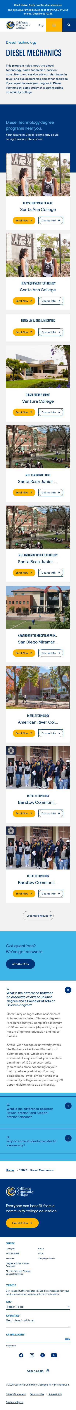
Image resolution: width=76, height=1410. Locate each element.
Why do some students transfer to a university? (31, 1141)
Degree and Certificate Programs (17, 1264)
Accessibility (55, 1394)
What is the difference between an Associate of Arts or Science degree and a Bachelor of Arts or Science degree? (31, 997)
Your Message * (13, 1315)
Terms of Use (37, 1394)
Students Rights (14, 1402)
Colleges (10, 1248)
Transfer (10, 1258)
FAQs (40, 1253)
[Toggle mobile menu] (54, 25)
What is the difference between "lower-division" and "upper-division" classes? (30, 1111)
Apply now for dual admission (45, 4)
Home (10, 1170)
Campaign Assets (46, 1258)
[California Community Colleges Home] (18, 25)
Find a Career (12, 1253)
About (41, 1248)
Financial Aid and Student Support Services (18, 1272)
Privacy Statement (16, 1394)
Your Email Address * (15, 1334)
